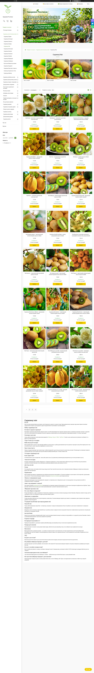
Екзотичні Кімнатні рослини (10, 63)
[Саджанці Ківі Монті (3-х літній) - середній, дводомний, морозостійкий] (57, 376)
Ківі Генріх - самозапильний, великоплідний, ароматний (34, 351)
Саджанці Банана (8, 51)
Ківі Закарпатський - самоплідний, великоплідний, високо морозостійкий (57, 274)
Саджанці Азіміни (8, 56)
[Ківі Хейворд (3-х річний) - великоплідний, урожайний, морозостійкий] (57, 338)
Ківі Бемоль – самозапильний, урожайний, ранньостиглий (34, 274)
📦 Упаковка (80, 3)
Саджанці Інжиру (8, 43)
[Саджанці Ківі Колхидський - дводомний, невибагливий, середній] (81, 182)
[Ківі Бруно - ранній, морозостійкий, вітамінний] (81, 144)
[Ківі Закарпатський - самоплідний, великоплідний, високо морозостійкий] (57, 260)
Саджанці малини (7, 104)
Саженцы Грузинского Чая (10, 70)
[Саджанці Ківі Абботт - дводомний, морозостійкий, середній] (34, 144)
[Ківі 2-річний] (81, 70)
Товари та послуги (7, 27)
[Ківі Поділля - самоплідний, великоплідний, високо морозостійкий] (81, 260)
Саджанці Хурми (7, 36)
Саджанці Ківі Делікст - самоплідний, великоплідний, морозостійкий (57, 312)
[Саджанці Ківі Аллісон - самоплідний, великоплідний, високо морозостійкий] (81, 299)
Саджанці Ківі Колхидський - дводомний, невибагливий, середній (81, 196)
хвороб (41, 485)
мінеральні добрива (55, 475)
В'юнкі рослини (6, 90)
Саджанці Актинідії (8, 39)
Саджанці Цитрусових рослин (10, 79)
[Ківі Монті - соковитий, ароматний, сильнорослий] (34, 182)
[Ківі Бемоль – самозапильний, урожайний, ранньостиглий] (34, 260)
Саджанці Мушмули (8, 58)
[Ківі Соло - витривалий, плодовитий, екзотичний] (57, 144)
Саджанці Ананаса (8, 53)
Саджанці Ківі (7, 46)
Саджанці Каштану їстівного (10, 68)
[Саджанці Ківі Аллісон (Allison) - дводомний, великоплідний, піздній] (34, 299)
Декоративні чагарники (8, 84)
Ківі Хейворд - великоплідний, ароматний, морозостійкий (57, 196)
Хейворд (50, 437)
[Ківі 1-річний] (34, 70)
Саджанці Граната (8, 41)
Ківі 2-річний (73, 80)
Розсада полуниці (7, 30)
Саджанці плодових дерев (9, 106)
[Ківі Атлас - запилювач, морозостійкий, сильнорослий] (34, 105)
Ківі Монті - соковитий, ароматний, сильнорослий (34, 196)
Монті (62, 437)
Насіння (5, 95)
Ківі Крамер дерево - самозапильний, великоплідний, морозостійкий (34, 235)
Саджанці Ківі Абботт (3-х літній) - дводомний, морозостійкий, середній (34, 390)
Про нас (4, 122)
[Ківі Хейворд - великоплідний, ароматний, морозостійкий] (57, 182)
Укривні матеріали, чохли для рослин (10, 99)
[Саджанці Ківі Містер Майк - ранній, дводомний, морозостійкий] (57, 221)
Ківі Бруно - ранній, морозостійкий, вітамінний (81, 157)
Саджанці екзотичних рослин (10, 34)
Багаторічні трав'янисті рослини (8, 87)
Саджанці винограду (8, 114)
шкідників (36, 485)
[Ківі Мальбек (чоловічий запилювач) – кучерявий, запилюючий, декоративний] (81, 221)
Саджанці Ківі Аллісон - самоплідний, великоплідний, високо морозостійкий (81, 312)
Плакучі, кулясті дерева (8, 109)
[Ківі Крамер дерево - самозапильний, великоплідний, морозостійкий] (34, 221)
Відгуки (4, 126)
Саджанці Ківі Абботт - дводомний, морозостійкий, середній (34, 157)
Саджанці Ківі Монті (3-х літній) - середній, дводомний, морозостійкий (57, 390)
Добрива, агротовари (8, 93)
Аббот (58, 437)
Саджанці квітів (6, 119)
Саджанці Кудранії (8, 65)
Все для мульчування (8, 101)
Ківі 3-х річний (50, 80)
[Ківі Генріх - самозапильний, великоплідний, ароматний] (34, 338)
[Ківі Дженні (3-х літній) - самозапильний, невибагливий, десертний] (81, 376)
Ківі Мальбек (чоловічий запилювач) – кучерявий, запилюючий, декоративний (81, 235)
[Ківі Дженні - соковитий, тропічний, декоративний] (57, 105)
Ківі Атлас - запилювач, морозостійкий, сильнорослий (34, 118)
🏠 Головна (35, 3)
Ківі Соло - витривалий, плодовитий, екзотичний (57, 157)
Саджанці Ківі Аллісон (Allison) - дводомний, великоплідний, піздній (34, 312)
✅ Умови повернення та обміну (65, 3)
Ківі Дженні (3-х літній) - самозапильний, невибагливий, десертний (81, 390)
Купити (34, 128)
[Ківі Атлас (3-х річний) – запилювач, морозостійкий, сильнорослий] (81, 338)
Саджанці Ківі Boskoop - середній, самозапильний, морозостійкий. (81, 118)
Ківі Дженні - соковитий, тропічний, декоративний (58, 118)
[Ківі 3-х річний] (57, 70)
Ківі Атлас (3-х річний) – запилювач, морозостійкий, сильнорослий (81, 351)
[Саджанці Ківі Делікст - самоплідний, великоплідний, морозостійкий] (57, 299)
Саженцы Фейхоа (8, 73)
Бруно (54, 437)
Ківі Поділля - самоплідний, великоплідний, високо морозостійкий (81, 274)
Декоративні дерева (8, 116)
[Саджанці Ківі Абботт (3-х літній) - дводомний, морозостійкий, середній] (34, 376)
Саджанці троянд (7, 111)
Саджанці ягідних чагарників (10, 82)
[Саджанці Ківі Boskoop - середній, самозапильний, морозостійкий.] (81, 105)
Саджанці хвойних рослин (9, 77)
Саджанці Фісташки (8, 48)
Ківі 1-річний (27, 80)
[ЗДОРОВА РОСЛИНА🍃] (11, 9)
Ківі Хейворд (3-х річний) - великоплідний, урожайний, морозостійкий (57, 351)
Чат (89, 669)
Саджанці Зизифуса (8, 61)
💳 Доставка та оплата (48, 3)
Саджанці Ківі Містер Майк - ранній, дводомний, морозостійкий (58, 235)
